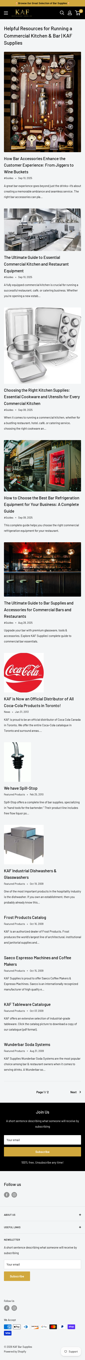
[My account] (70, 13)
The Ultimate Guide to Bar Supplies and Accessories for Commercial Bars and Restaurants (39, 609)
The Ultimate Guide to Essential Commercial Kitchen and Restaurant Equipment (36, 264)
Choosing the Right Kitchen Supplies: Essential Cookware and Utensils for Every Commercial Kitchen (42, 397)
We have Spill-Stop (21, 788)
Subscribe (42, 1151)
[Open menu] (6, 13)
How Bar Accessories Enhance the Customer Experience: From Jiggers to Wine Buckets (39, 165)
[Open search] (62, 13)
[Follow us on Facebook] (6, 1195)
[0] (77, 12)
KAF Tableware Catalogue (27, 1004)
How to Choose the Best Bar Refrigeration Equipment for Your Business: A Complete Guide (41, 504)
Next (73, 1092)
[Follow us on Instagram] (14, 1195)
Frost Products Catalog (25, 917)
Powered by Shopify (15, 1351)
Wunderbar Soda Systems (27, 1044)
